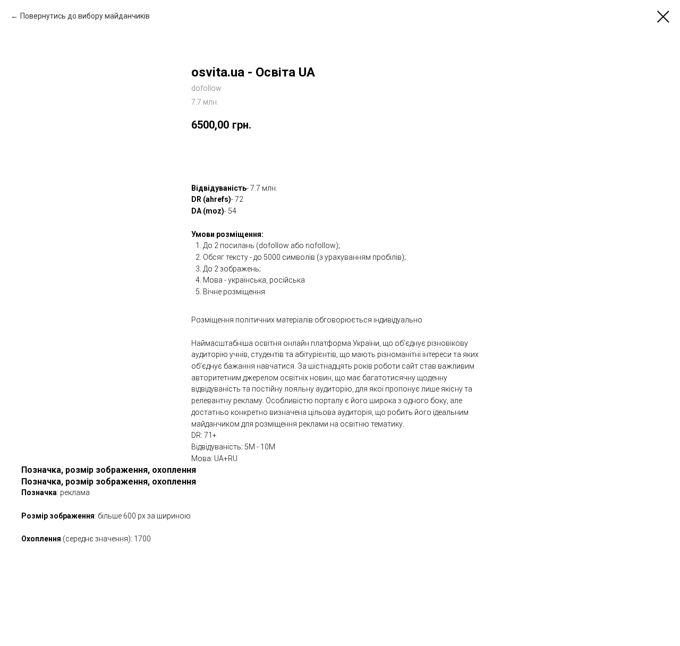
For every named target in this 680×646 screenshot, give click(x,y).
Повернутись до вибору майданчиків (85, 16)
